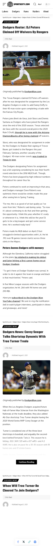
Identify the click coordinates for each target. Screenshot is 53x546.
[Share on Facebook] (18, 542)
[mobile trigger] (5, 4)
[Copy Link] (29, 542)
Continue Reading (26, 462)
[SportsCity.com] (18, 4)
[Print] (35, 542)
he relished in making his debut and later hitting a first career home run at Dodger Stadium (24, 260)
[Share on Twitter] (23, 542)
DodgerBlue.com (32, 91)
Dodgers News (10, 22)
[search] (35, 4)
